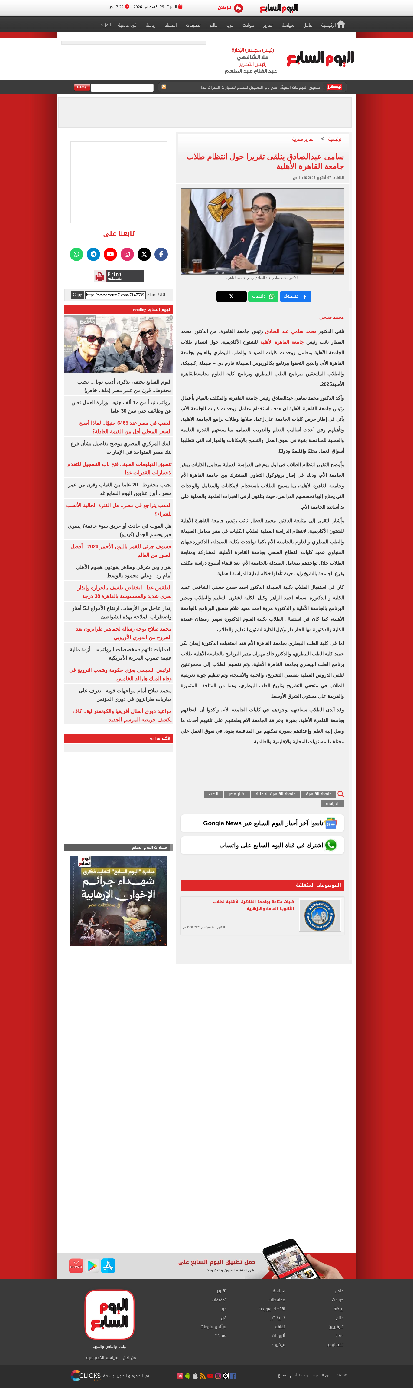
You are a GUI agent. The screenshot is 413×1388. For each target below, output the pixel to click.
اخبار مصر (237, 794)
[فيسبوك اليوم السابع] (161, 254)
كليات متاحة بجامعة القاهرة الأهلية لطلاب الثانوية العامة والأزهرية (253, 905)
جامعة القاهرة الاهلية (276, 794)
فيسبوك (291, 296)
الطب (213, 794)
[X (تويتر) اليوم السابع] (144, 254)
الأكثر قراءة (161, 738)
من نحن (129, 1358)
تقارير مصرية (303, 140)
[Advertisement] (206, 1190)
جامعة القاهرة (319, 794)
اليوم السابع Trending (151, 309)
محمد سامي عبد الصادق (290, 331)
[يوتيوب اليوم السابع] (110, 254)
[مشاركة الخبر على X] (231, 296)
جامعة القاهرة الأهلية (282, 342)
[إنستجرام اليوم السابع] (127, 254)
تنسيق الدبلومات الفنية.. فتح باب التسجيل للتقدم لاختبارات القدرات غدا (260, 87)
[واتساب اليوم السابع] (76, 254)
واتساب (259, 296)
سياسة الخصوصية (102, 1358)
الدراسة (333, 803)
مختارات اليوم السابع (149, 847)
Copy (77, 295)
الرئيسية (335, 140)
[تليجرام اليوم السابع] (93, 254)
